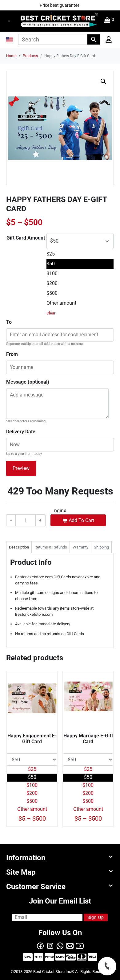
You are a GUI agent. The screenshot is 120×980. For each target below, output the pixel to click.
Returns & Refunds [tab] (50, 547)
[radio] (80, 254)
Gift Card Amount (25, 238)
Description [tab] (19, 547)
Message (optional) (27, 382)
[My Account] (106, 41)
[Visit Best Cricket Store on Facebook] (40, 945)
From (12, 354)
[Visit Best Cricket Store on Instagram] (50, 945)
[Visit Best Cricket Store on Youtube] (80, 945)
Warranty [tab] (80, 547)
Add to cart (81, 520)
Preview (21, 468)
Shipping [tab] (101, 547)
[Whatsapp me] (60, 945)
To (9, 322)
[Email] (70, 945)
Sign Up (95, 917)
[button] (8, 20)
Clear (50, 313)
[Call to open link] (107, 966)
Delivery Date (20, 432)
